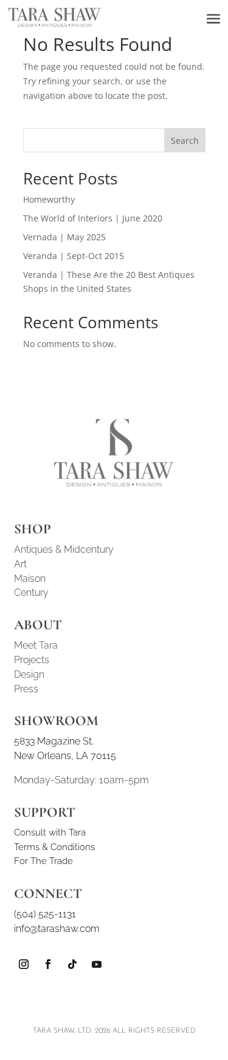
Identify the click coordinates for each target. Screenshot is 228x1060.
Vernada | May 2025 (64, 237)
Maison (30, 578)
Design (29, 674)
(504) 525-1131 (45, 914)
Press (26, 689)
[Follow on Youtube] (96, 964)
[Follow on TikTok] (72, 964)
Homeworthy (49, 199)
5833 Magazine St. (54, 741)
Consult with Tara (50, 832)
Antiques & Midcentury (64, 549)
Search (185, 140)
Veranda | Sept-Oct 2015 (73, 256)
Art (20, 564)
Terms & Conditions (54, 847)
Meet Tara (36, 645)
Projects (31, 660)
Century (31, 592)
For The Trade (43, 861)
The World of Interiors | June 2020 (92, 218)
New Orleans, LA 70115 (65, 755)
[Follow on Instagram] (23, 964)
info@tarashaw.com (57, 928)
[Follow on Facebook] (48, 964)
